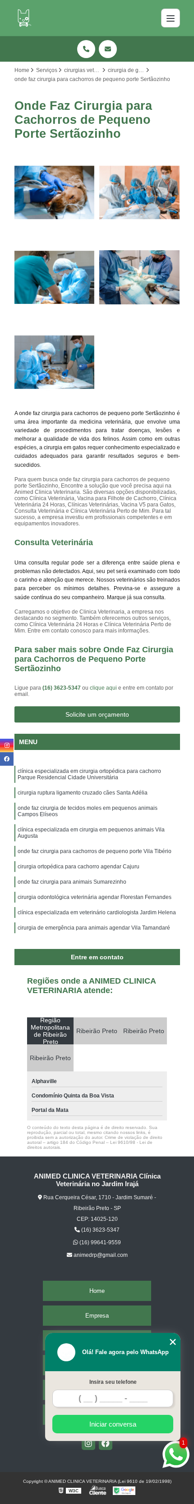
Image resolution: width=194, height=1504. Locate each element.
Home (97, 1290)
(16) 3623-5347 (62, 688)
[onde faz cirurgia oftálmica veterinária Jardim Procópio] (54, 192)
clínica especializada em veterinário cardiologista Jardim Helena (97, 912)
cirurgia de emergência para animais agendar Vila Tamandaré (94, 928)
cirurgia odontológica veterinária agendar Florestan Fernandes (94, 897)
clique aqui (103, 688)
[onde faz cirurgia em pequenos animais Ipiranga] (54, 362)
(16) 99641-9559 (99, 1242)
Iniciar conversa (112, 1424)
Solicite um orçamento (97, 714)
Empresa (97, 1315)
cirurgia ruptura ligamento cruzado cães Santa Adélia (83, 793)
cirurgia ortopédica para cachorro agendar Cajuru (78, 866)
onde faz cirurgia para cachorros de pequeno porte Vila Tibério (94, 851)
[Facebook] (105, 1443)
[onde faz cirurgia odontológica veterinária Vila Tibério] (139, 192)
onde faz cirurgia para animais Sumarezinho (72, 882)
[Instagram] (88, 1443)
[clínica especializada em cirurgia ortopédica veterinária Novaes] (139, 277)
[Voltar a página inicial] (23, 18)
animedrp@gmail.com (100, 1255)
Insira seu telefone (113, 1382)
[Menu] (170, 18)
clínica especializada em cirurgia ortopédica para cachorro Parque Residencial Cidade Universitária (89, 774)
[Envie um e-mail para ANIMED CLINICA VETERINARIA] (108, 49)
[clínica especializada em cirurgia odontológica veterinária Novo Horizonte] (54, 277)
